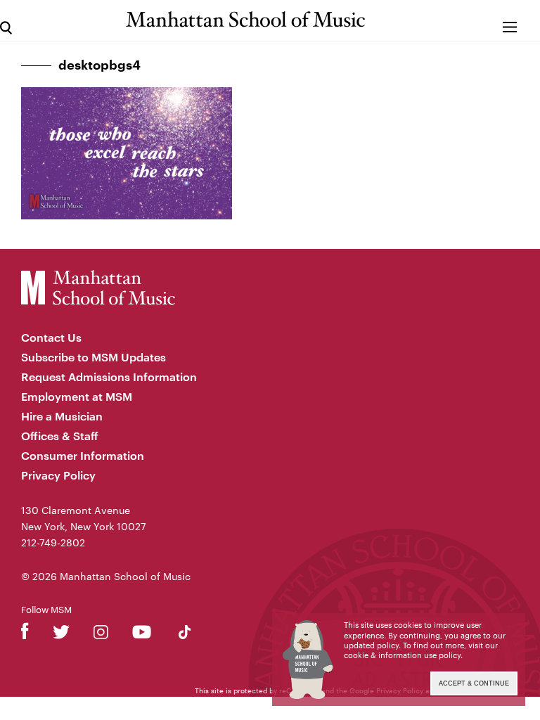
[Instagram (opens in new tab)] (101, 634)
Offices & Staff (59, 435)
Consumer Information (82, 455)
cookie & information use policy (402, 655)
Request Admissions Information (109, 376)
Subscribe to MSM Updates (93, 357)
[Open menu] (509, 20)
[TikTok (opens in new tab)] (184, 634)
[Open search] (6, 20)
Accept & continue (474, 683)
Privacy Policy (58, 475)
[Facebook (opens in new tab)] (25, 634)
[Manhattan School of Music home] (245, 19)
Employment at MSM (76, 396)
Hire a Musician (62, 416)
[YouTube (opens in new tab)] (141, 634)
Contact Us (51, 337)
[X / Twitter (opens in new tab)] (61, 634)
